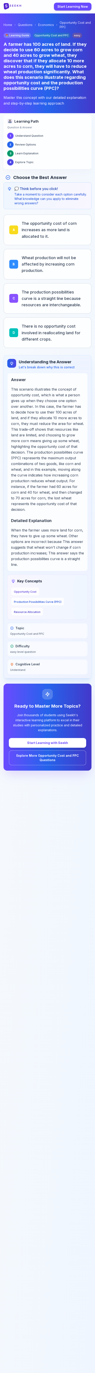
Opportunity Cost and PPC (75, 25)
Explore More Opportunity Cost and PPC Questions (47, 758)
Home (8, 25)
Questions (25, 25)
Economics (46, 25)
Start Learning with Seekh (47, 743)
